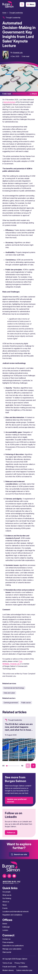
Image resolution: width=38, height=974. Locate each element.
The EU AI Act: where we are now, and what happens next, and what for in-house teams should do (19, 728)
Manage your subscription (11, 949)
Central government (11, 703)
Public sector (26, 703)
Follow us (11, 833)
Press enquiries (7, 942)
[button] (6, 766)
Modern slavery (8, 970)
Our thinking (6, 898)
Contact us (6, 939)
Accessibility (23, 967)
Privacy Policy (19, 963)
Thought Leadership (16, 12)
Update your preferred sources (16, 800)
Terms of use (7, 963)
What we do (6, 895)
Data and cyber (9, 693)
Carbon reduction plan (24, 970)
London (5, 930)
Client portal (6, 952)
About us (5, 902)
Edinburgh (6, 927)
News (4, 905)
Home (4, 12)
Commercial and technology (14, 688)
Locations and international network (15, 911)
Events (4, 908)
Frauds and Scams (9, 967)
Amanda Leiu (18, 52)
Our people (6, 892)
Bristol (4, 924)
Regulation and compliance (12, 915)
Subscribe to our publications (13, 946)
